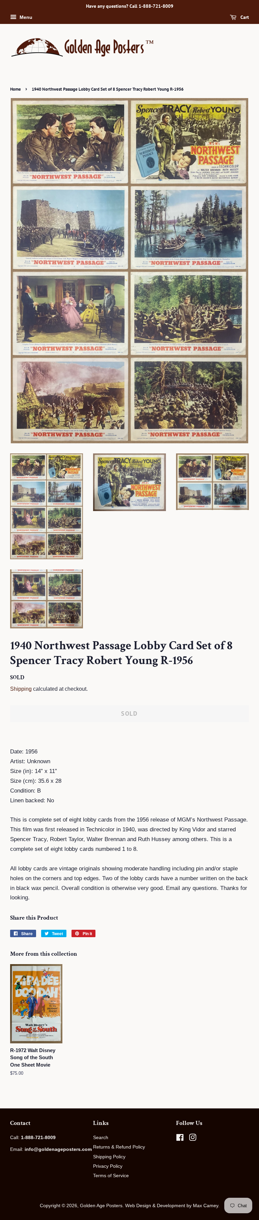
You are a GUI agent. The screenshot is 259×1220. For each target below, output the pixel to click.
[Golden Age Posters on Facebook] (180, 1138)
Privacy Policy (107, 1166)
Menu (25, 17)
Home (15, 89)
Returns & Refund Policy (119, 1147)
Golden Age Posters (101, 1205)
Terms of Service (111, 1175)
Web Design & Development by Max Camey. (172, 1205)
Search (100, 1137)
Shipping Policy (109, 1156)
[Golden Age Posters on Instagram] (192, 1138)
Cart (244, 17)
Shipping (21, 689)
